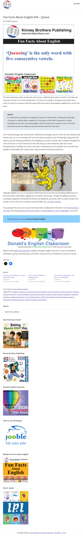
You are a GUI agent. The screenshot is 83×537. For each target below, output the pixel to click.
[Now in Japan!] (15, 492)
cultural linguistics (54, 292)
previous (16, 219)
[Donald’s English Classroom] (15, 391)
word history (42, 300)
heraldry (49, 294)
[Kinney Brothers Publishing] (15, 358)
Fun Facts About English (19, 289)
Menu (78, 4)
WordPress (57, 533)
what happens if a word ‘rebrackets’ (55, 211)
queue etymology (62, 297)
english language (23, 294)
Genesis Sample (34, 533)
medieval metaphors (17, 297)
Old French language (48, 297)
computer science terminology (36, 292)
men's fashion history (33, 297)
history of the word (29, 211)
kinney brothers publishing (61, 294)
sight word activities (22, 250)
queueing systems (18, 300)
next (24, 219)
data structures (67, 292)
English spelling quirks (37, 294)
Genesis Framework (47, 533)
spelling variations (31, 300)
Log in (64, 533)
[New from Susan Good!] (15, 324)
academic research (18, 292)
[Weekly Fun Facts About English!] (15, 459)
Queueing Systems (54, 201)
